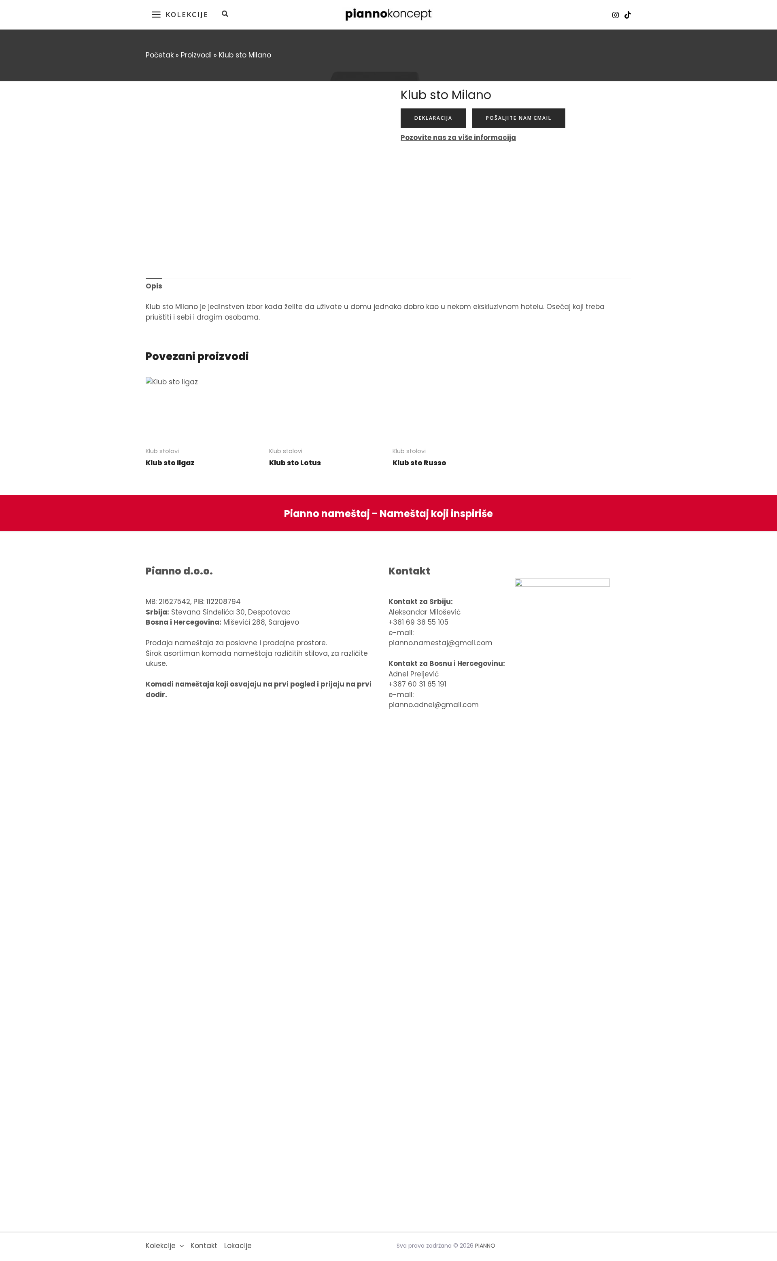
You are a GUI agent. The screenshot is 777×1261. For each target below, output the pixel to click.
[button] (225, 15)
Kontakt (204, 1245)
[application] (180, 1246)
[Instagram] (615, 15)
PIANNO (485, 1246)
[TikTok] (627, 15)
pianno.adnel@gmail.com (433, 705)
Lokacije (238, 1245)
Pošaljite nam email (519, 117)
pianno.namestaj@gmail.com (440, 643)
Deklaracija (433, 117)
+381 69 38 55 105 (418, 622)
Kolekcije (161, 1245)
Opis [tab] (154, 286)
